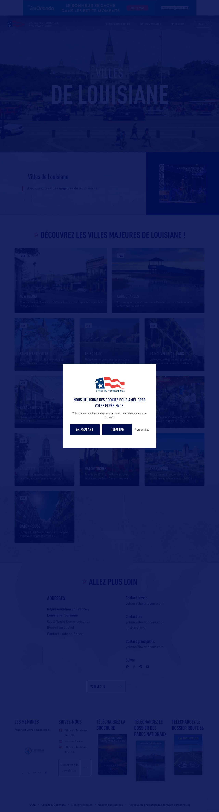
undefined (117, 430)
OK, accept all (84, 430)
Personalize (142, 429)
